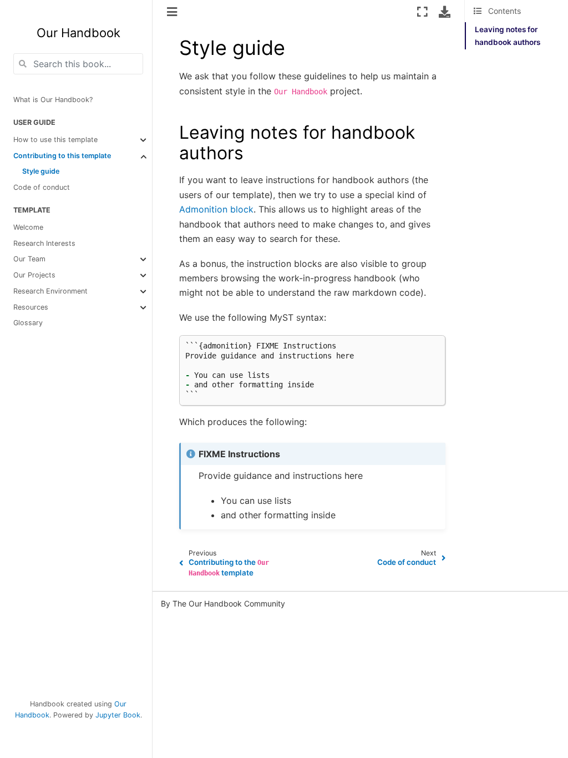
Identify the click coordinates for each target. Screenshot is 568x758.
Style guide (40, 171)
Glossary (28, 323)
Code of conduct (41, 187)
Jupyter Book (117, 715)
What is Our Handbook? (53, 99)
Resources (30, 307)
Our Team (29, 259)
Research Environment (50, 291)
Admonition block (216, 209)
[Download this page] (444, 11)
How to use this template (55, 139)
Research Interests (44, 243)
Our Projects (34, 275)
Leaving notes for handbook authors (507, 35)
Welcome (28, 227)
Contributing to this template (62, 155)
